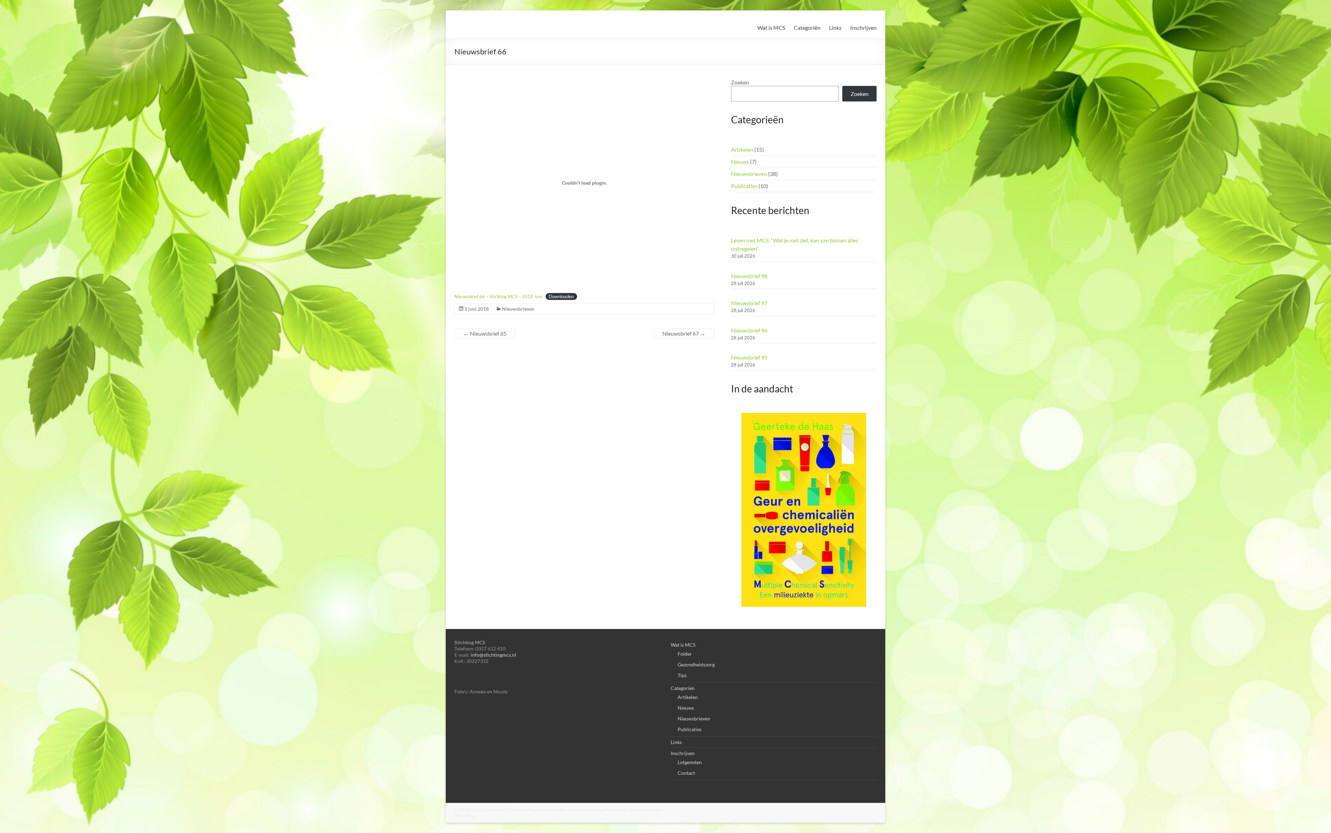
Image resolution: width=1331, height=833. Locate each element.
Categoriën (807, 27)
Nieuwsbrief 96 (749, 330)
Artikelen (742, 149)
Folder (685, 654)
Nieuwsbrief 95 (749, 357)
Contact (686, 773)
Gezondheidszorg (696, 664)
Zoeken (740, 82)
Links (835, 27)
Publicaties (744, 186)
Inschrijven (863, 27)
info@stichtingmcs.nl (493, 655)
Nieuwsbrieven (518, 309)
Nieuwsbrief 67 (683, 333)
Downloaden (561, 296)
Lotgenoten (690, 762)
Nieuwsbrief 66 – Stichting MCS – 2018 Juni (498, 296)
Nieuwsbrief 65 (484, 333)
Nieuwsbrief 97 (749, 303)
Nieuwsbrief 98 (749, 276)
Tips (682, 675)
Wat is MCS (771, 27)
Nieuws (740, 161)
